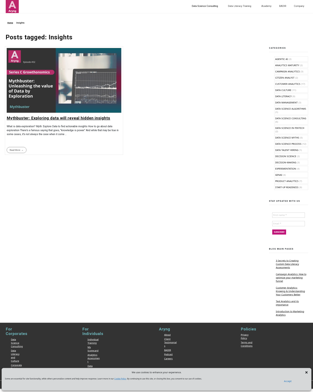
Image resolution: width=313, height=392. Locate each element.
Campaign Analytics (287, 71)
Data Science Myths (287, 137)
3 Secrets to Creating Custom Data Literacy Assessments (287, 264)
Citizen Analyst (284, 77)
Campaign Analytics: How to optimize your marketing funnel (291, 278)
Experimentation (285, 168)
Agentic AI (281, 59)
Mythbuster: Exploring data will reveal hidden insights (58, 118)
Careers (168, 358)
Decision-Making (285, 162)
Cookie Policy (120, 378)
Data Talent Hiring (286, 150)
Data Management (286, 102)
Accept (287, 381)
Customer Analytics (287, 83)
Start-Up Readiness (286, 187)
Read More (15, 149)
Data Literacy (283, 96)
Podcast (168, 354)
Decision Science (285, 156)
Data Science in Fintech (289, 128)
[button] (306, 372)
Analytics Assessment (94, 358)
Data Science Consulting (290, 118)
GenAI (278, 174)
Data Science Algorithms (290, 108)
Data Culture (283, 90)
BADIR (167, 350)
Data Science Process (288, 143)
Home (10, 22)
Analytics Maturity (287, 65)
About (167, 334)
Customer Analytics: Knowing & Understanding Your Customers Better (290, 291)
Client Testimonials (170, 342)
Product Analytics (286, 181)
